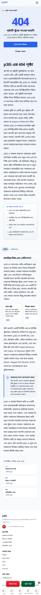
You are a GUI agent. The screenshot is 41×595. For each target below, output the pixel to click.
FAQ (3, 565)
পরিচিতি (5, 249)
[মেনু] (37, 3)
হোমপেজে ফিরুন (20, 44)
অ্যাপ (3, 562)
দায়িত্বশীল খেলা (7, 546)
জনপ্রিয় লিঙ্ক (14, 249)
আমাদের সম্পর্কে (7, 536)
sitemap (5, 569)
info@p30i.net (7, 578)
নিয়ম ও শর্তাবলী (7, 539)
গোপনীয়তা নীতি (7, 542)
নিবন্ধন (4, 555)
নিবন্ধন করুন (20, 51)
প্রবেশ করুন (5, 558)
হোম (3, 11)
